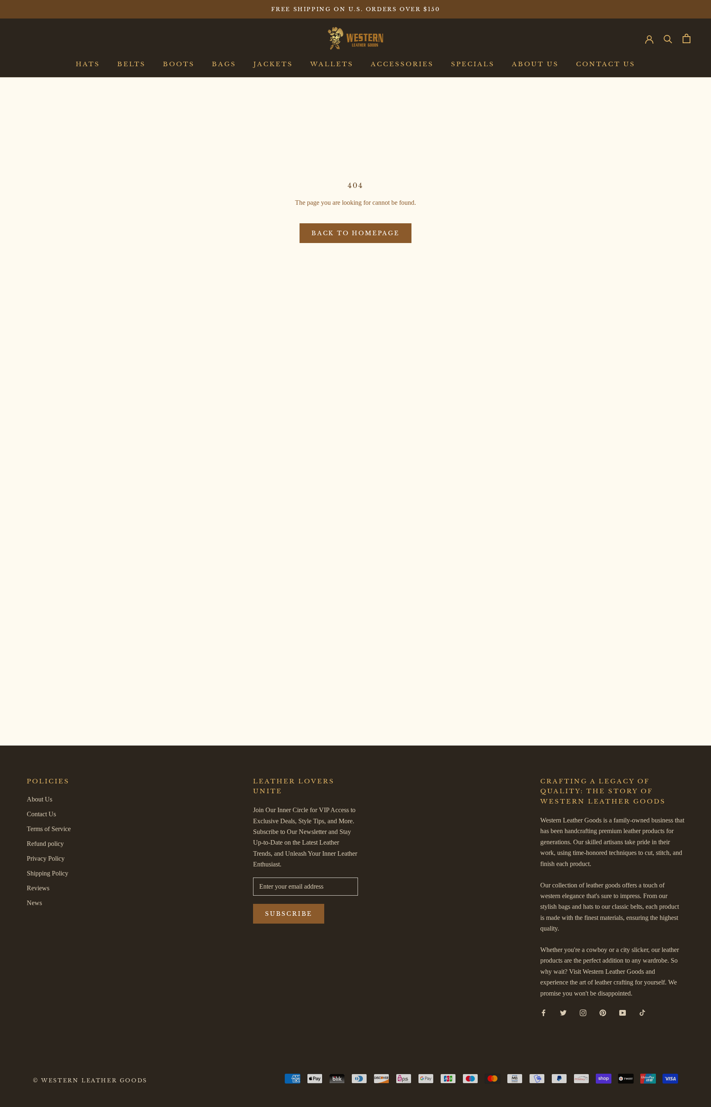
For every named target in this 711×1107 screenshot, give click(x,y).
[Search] (668, 38)
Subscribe (288, 913)
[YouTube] (622, 1012)
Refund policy (45, 843)
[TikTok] (642, 1012)
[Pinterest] (602, 1012)
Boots (179, 64)
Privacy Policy (46, 858)
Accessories (402, 64)
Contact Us (605, 64)
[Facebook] (543, 1012)
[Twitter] (563, 1012)
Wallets (331, 64)
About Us (535, 64)
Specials (473, 64)
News (34, 902)
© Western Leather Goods (90, 1080)
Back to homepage (355, 233)
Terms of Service (49, 828)
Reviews (38, 888)
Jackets (273, 64)
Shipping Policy (47, 873)
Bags (224, 64)
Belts (131, 64)
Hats (88, 64)
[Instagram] (583, 1012)
